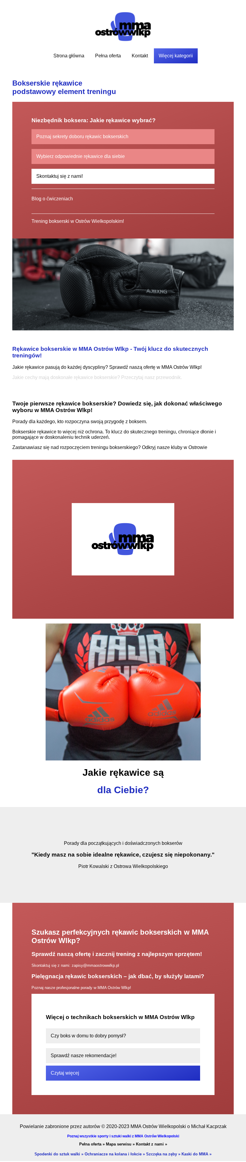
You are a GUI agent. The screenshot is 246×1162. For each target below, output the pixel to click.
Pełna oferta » (92, 1144)
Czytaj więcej (65, 1073)
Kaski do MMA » (197, 1154)
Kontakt (140, 55)
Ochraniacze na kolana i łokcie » (115, 1154)
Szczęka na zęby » (163, 1154)
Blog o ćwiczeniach (52, 198)
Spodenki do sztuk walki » (58, 1154)
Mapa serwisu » (120, 1144)
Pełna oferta (108, 55)
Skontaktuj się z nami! (59, 176)
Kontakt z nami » (151, 1144)
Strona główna (68, 55)
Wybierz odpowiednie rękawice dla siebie (80, 156)
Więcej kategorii (176, 55)
